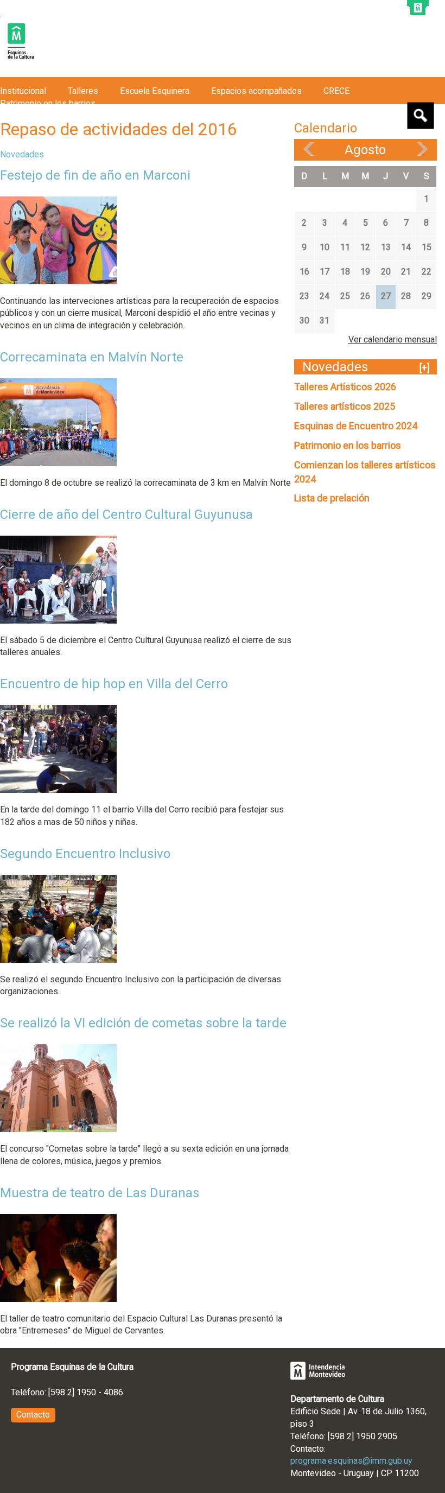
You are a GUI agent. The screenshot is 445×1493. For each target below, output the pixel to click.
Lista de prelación (332, 498)
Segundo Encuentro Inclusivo (85, 853)
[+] (424, 367)
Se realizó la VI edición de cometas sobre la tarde (143, 1023)
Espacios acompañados (256, 91)
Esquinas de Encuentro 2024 (355, 425)
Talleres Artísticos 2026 (345, 386)
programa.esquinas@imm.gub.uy (351, 1461)
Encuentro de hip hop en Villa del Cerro (114, 683)
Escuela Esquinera (154, 91)
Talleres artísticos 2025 (344, 406)
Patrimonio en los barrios (347, 445)
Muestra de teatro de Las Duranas (99, 1192)
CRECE (336, 91)
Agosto (365, 149)
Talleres (83, 91)
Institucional (23, 91)
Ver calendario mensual (392, 339)
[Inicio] (20, 41)
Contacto (33, 1414)
